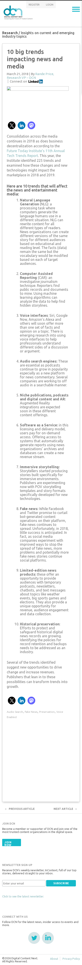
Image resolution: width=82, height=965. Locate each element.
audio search (15, 711)
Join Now (7, 843)
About (54, 958)
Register (34, 4)
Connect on (18, 81)
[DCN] (18, 11)
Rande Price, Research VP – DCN (30, 75)
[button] (12, 125)
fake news (31, 711)
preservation (47, 711)
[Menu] (76, 9)
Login (49, 4)
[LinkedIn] (48, 938)
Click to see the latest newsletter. (23, 896)
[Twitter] (34, 938)
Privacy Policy (71, 958)
